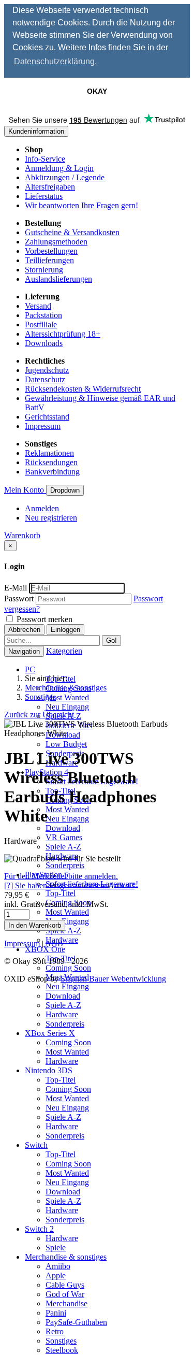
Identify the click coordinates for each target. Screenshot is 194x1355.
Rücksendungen (51, 462)
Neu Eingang (67, 706)
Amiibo (58, 1266)
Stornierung (44, 269)
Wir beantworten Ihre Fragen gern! (81, 205)
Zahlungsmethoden (56, 241)
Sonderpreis (65, 865)
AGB (54, 943)
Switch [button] (36, 1145)
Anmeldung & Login (59, 168)
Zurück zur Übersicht (39, 714)
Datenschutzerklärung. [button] (55, 61)
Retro (55, 1331)
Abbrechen (24, 629)
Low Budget (66, 744)
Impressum (43, 426)
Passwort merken (43, 619)
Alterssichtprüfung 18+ (62, 333)
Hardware (62, 1014)
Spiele (56, 1247)
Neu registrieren (51, 517)
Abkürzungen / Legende (65, 177)
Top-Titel (61, 893)
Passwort (19, 598)
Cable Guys (65, 1284)
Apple (56, 1275)
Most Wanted (67, 697)
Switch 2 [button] (39, 1228)
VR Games (64, 837)
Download (63, 828)
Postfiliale (41, 324)
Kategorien (64, 650)
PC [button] (30, 669)
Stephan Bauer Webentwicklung (113, 978)
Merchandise (66, 1303)
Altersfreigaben (50, 186)
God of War (65, 1294)
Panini (56, 1312)
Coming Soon (68, 967)
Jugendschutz (47, 370)
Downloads (44, 343)
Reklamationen (49, 453)
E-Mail (15, 587)
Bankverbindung (52, 471)
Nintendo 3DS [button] (48, 1070)
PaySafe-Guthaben (76, 1322)
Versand (38, 305)
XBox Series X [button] (50, 1033)
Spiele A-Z (63, 846)
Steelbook (62, 1350)
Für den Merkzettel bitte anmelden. (61, 876)
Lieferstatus (44, 196)
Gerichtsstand (47, 416)
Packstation (43, 315)
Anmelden (42, 508)
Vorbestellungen (51, 251)
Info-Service (45, 158)
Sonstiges (61, 1340)
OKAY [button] (97, 91)
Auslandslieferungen (58, 279)
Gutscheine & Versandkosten (72, 232)
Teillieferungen (49, 260)
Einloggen (65, 629)
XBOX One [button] (45, 949)
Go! (111, 640)
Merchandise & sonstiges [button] (66, 1256)
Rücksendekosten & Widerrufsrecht (83, 388)
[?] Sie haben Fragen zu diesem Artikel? (69, 885)
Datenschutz (45, 379)
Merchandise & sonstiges (66, 687)
